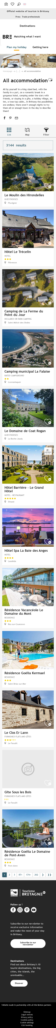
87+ (20, 874)
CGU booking (27, 1025)
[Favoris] (13, 4)
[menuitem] (28, 25)
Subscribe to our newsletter (28, 943)
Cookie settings (27, 1022)
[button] (19, 4)
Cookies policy (27, 1020)
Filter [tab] (46, 134)
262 (36, 874)
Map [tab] (27, 134)
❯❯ (49, 874)
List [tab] (9, 134)
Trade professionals (31, 17)
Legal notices (27, 1015)
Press (18, 17)
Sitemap (26, 1012)
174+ (28, 874)
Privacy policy (27, 1017)
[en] (25, 4)
